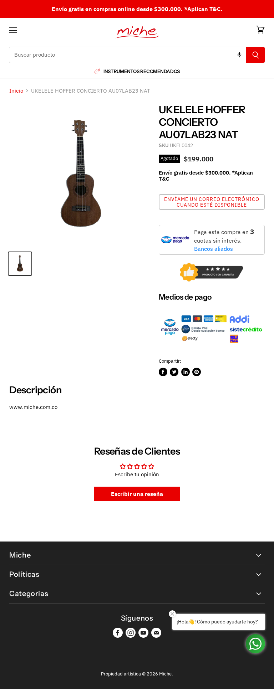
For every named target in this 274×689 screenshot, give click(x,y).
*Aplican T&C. (203, 8)
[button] (212, 202)
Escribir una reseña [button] (137, 493)
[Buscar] (255, 55)
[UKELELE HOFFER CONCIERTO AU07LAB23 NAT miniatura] (20, 263)
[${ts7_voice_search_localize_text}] (239, 55)
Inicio (16, 91)
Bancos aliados (213, 248)
